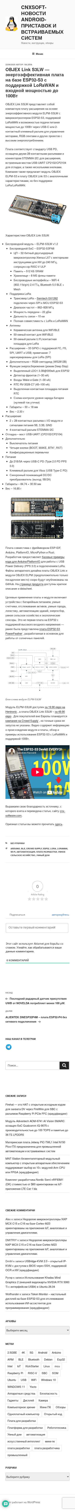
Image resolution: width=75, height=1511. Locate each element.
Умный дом (43, 855)
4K (23, 1352)
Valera (28, 64)
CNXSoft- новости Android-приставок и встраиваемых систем (42, 22)
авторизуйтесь (60, 914)
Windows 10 (48, 1380)
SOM (55, 1373)
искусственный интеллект (23, 1441)
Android (42, 1352)
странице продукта (31, 584)
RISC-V (32, 1373)
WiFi (33, 1380)
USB (23, 1380)
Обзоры (61, 1407)
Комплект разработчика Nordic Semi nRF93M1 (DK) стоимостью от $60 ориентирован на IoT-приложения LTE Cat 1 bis (34, 1184)
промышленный (17, 1455)
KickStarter (32, 1366)
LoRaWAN (62, 848)
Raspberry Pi (15, 1373)
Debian (48, 1359)
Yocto (33, 1387)
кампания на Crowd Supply (21, 720)
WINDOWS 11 (16, 1387)
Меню (39, 54)
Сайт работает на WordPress (22, 1502)
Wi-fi (13, 851)
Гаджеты (12, 1400)
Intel (9, 1366)
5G (31, 1352)
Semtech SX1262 (47, 298)
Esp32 (46, 848)
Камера (43, 1400)
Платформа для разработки (25, 1427)
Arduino (15, 848)
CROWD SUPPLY (34, 848)
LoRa (53, 848)
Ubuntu (11, 1380)
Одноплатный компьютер (23, 1414)
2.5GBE (12, 1352)
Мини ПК (45, 1407)
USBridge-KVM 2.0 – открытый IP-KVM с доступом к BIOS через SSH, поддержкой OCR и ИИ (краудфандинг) (35, 1265)
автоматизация (35, 1434)
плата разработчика (47, 1448)
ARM (10, 1359)
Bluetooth (33, 1359)
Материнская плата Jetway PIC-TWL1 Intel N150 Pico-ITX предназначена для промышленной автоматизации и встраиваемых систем (35, 1146)
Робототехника (56, 1427)
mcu (57, 1366)
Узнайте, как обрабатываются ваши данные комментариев (34, 949)
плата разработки (46, 851)
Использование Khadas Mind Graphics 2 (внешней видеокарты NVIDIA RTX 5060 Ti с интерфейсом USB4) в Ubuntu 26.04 (37, 1282)
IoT (19, 1366)
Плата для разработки (21, 1421)
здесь (58, 824)
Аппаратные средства (21, 1393)
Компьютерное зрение (21, 1407)
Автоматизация (26, 851)
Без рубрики (18, 843)
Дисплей (28, 1400)
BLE (23, 848)
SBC (44, 1373)
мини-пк (50, 1441)
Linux (47, 1366)
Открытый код (53, 1414)
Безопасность (48, 1393)
